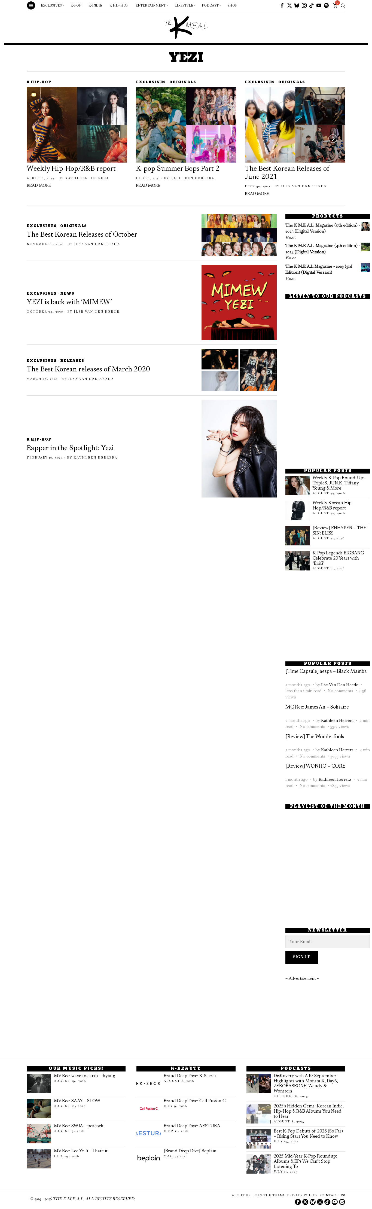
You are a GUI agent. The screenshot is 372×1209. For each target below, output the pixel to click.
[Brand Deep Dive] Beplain (190, 1151)
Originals (182, 82)
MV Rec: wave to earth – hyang (84, 1076)
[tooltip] (282, 5)
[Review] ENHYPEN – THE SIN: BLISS (339, 531)
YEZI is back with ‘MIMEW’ (69, 302)
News (67, 294)
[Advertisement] (327, 423)
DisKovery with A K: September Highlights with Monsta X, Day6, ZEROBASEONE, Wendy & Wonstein (306, 1084)
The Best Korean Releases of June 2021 (287, 173)
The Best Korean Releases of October (82, 235)
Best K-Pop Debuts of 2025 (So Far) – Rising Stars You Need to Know (308, 1134)
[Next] (332, 138)
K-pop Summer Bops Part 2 (177, 169)
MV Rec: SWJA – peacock (78, 1126)
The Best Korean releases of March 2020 (88, 369)
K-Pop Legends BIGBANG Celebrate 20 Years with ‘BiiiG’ (338, 558)
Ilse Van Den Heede (304, 186)
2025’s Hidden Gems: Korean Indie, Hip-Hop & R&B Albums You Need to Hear (309, 1111)
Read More (39, 186)
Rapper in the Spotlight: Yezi (70, 448)
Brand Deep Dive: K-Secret (190, 1076)
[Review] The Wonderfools (314, 737)
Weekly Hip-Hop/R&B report (71, 169)
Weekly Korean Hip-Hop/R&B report (333, 506)
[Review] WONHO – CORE (315, 766)
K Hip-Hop (39, 82)
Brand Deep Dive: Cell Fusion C (194, 1101)
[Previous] (39, 138)
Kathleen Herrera (87, 178)
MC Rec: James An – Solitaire (317, 707)
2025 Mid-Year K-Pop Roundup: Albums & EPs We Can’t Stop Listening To (305, 1161)
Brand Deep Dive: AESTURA (192, 1126)
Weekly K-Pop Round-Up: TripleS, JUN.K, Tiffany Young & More (338, 483)
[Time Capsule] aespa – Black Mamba (326, 671)
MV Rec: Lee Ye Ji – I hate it (81, 1151)
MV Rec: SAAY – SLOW (77, 1101)
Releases (72, 361)
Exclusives (151, 82)
